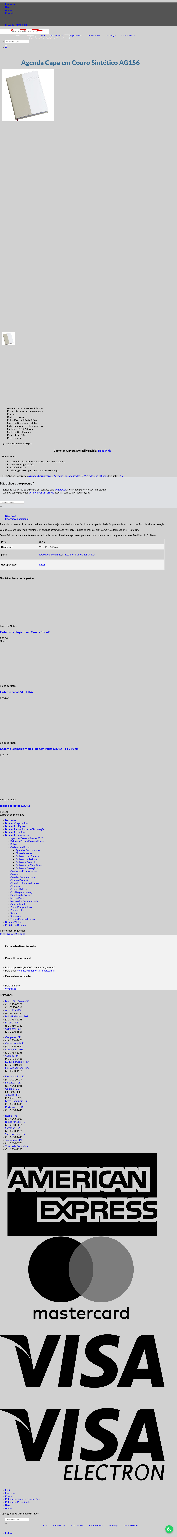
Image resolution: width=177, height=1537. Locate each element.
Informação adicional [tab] (17, 518)
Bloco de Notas (24, 853)
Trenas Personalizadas (22, 919)
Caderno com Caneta (27, 856)
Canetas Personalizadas (23, 877)
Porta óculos (17, 910)
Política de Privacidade (17, 1502)
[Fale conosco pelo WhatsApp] (169, 1529)
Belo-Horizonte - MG (16, 1016)
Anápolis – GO (13, 1010)
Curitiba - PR (12, 1055)
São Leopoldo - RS (15, 1133)
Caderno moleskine (26, 859)
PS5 (121, 475)
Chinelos (15, 886)
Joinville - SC (12, 1094)
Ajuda (8, 9)
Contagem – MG (14, 1049)
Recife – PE (11, 1115)
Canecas (15, 874)
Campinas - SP (13, 1037)
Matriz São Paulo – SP (17, 1001)
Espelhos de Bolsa (20, 895)
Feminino (56, 554)
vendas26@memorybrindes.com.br (36, 970)
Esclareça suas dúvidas (12, 933)
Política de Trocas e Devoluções (22, 1499)
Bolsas (13, 844)
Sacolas (14, 913)
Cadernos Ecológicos (27, 868)
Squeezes (15, 916)
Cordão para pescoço (21, 892)
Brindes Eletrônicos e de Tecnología (24, 829)
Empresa (10, 3)
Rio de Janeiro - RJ (15, 1121)
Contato (9, 12)
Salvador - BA (12, 1127)
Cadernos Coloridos (26, 862)
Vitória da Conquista (16, 1146)
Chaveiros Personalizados (24, 883)
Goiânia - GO (12, 1088)
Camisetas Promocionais (23, 871)
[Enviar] (6, 45)
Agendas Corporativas (40, 475)
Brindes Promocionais (17, 835)
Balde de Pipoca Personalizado (27, 841)
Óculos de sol (17, 904)
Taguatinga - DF (13, 1140)
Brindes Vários (13, 922)
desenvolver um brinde (41, 492)
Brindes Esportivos (15, 832)
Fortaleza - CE (13, 1082)
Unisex (91, 554)
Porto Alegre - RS (14, 1106)
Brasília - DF (12, 1022)
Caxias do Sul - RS (14, 1043)
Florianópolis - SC (14, 1076)
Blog (7, 6)
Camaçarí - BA (13, 1028)
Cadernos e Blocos (97, 475)
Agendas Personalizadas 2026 (70, 475)
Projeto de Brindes (15, 925)
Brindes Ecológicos (15, 826)
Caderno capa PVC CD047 (16, 692)
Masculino (68, 554)
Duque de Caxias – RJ (17, 1061)
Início (8, 1490)
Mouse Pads (17, 898)
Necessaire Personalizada (24, 901)
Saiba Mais (104, 450)
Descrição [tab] (10, 515)
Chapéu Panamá (19, 880)
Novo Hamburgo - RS (16, 1100)
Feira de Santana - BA (17, 1067)
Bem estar (10, 820)
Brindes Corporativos (17, 823)
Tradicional (81, 554)
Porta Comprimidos (21, 907)
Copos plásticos (18, 889)
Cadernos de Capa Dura (29, 865)
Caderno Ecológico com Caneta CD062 (25, 632)
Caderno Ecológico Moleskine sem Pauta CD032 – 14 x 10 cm (39, 749)
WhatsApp (60, 489)
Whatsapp (10, 988)
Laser (42, 564)
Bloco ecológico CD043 (15, 805)
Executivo (44, 554)
